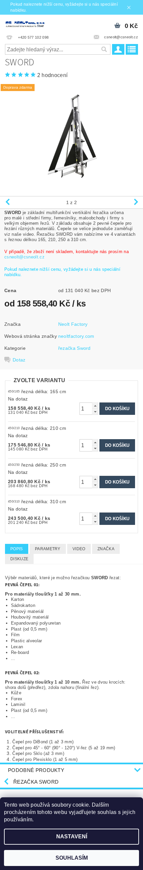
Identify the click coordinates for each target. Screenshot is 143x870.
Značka (105, 549)
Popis (16, 549)
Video (78, 549)
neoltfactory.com (76, 336)
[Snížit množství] (95, 411)
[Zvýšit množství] (95, 405)
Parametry (48, 549)
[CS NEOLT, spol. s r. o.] (36, 23)
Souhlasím (72, 858)
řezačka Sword (74, 348)
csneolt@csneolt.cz (24, 256)
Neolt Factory (73, 324)
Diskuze (19, 559)
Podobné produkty (36, 770)
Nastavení (71, 836)
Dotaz (19, 359)
